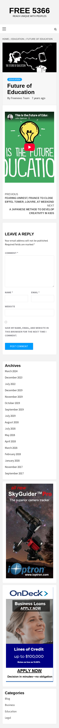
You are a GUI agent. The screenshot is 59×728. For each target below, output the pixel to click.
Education (14, 79)
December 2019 (13, 390)
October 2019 (12, 403)
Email (35, 292)
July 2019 (10, 416)
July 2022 (10, 384)
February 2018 (13, 454)
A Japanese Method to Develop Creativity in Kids (31, 209)
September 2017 (14, 473)
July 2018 (10, 428)
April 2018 (10, 441)
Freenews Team (20, 98)
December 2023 (13, 377)
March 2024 (11, 371)
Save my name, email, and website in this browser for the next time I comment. (27, 331)
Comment (11, 252)
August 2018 (12, 422)
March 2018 (11, 448)
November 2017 (13, 467)
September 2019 (14, 409)
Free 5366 (29, 10)
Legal (8, 717)
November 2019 (13, 396)
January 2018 (12, 460)
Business (10, 705)
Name (9, 292)
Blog (7, 698)
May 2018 (10, 435)
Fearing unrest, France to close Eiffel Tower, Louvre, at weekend (29, 198)
